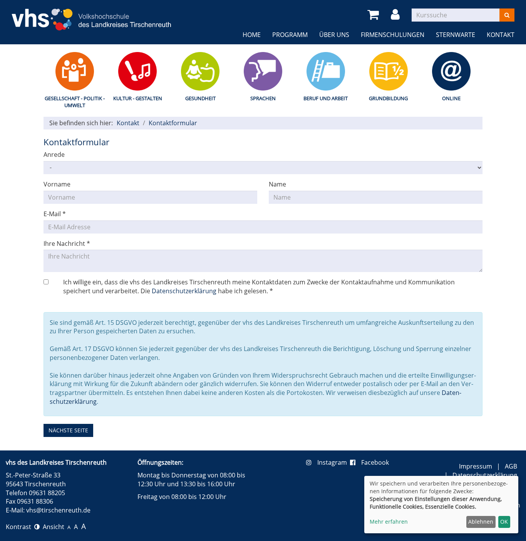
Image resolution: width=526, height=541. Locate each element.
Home (252, 34)
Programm (290, 34)
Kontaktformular (173, 123)
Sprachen (263, 98)
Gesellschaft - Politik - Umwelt (75, 102)
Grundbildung (388, 98)
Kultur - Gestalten (137, 98)
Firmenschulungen (392, 34)
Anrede (54, 154)
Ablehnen (480, 521)
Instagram (333, 462)
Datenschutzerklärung (184, 291)
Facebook (375, 462)
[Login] (396, 14)
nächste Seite (68, 430)
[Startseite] (91, 14)
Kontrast (20, 527)
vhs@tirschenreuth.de (58, 510)
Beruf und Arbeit (325, 98)
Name (277, 184)
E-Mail (55, 214)
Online (451, 98)
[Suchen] (506, 15)
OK (504, 521)
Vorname (57, 184)
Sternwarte (455, 34)
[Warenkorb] (374, 14)
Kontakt (500, 34)
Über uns (334, 34)
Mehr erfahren (389, 521)
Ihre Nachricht (67, 243)
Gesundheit (200, 98)
